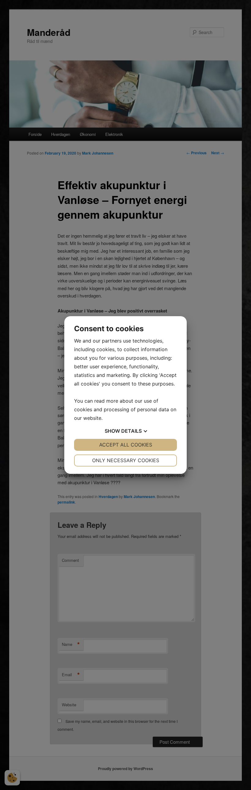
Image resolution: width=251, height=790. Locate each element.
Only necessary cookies (125, 460)
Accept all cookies (125, 445)
